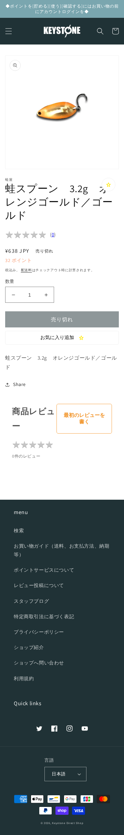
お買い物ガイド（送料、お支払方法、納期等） (61, 550)
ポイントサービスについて (44, 570)
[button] (8, 31)
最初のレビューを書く (84, 418)
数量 (9, 281)
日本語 (58, 774)
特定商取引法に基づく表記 (44, 616)
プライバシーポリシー (39, 632)
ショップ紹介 (29, 647)
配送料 (26, 270)
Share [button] (19, 384)
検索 (19, 530)
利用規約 (24, 678)
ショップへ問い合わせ (39, 663)
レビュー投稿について (39, 585)
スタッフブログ (31, 601)
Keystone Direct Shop (67, 823)
